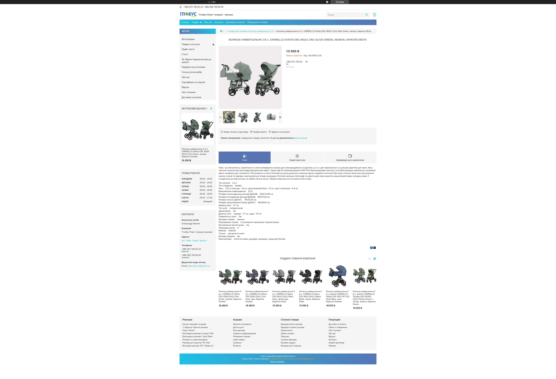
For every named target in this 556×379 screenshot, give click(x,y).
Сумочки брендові (289, 340)
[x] (374, 248)
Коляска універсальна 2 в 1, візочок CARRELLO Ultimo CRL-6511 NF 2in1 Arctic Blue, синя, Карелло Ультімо (338, 296)
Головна (185, 22)
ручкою (316, 167)
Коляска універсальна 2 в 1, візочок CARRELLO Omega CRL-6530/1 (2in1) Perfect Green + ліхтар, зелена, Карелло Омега (364, 297)
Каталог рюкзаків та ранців (194, 324)
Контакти (219, 22)
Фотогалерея (188, 39)
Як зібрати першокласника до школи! (196, 60)
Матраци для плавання (291, 346)
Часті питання (188, 92)
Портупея (285, 336)
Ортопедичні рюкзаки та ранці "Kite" (198, 333)
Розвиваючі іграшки (241, 336)
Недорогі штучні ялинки (193, 67)
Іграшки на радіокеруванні (244, 333)
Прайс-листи (188, 49)
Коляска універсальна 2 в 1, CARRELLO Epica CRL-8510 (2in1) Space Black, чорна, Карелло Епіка (310, 296)
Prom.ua (292, 356)
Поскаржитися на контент (280, 359)
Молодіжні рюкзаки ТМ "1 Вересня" (198, 346)
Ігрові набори (239, 340)
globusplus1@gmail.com (199, 266)
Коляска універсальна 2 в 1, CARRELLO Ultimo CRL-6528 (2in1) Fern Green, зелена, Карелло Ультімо (230, 296)
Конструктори (239, 330)
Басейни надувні (288, 343)
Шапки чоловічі (287, 333)
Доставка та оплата (235, 22)
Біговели (237, 346)
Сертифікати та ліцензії (193, 82)
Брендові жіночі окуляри (291, 324)
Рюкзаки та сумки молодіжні (194, 340)
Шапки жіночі (286, 330)
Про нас (208, 22)
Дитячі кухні (238, 327)
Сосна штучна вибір (192, 72)
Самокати (237, 343)
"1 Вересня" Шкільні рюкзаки (195, 327)
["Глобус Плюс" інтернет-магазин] (188, 14)
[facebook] (371, 248)
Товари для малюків (237, 31)
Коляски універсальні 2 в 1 (261, 31)
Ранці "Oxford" (188, 330)
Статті (185, 54)
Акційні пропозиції (336, 343)
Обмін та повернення (338, 327)
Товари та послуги (191, 44)
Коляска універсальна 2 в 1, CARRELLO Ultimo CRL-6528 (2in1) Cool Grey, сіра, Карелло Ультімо (257, 296)
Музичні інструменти (242, 324)
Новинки (332, 346)
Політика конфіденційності (303, 359)
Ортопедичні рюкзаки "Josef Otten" (197, 336)
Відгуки (185, 87)
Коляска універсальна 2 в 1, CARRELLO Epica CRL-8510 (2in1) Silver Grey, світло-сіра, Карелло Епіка (283, 296)
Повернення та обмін (257, 22)
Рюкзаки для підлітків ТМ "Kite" (196, 343)
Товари (195, 22)
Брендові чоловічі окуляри (292, 327)
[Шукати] (366, 14)
